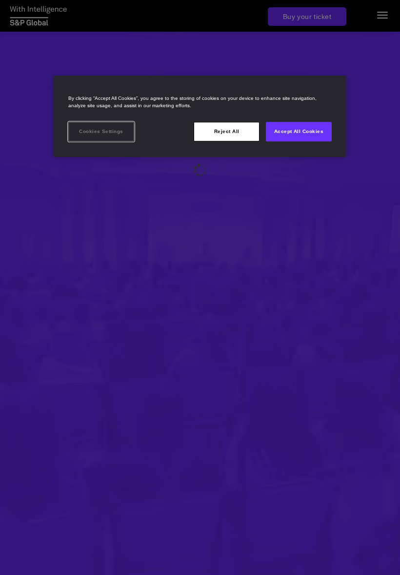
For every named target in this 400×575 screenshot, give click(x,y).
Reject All (227, 131)
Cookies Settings (101, 131)
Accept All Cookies (299, 131)
